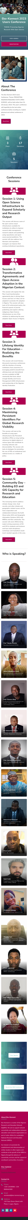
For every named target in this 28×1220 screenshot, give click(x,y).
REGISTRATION (14, 44)
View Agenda (14, 1055)
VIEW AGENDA (14, 38)
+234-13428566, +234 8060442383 (11, 1188)
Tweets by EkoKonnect (8, 1172)
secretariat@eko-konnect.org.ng (14, 1195)
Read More (6, 121)
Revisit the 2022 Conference (14, 1087)
